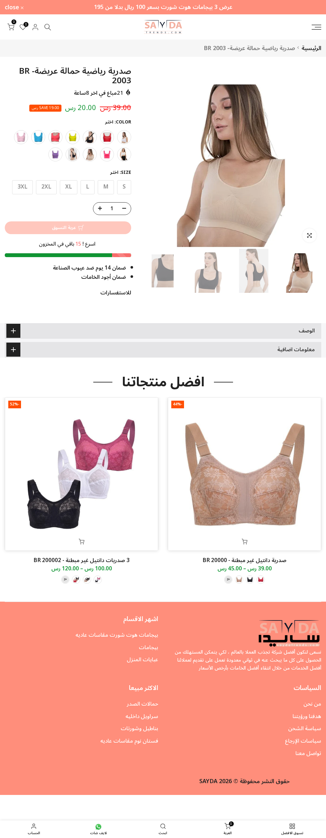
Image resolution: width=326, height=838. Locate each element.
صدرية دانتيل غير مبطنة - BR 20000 (244, 560)
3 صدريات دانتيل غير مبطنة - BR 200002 (81, 560)
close (310, 7)
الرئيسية (311, 48)
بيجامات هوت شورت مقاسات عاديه (116, 635)
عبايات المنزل (142, 659)
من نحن (312, 704)
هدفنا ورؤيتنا (307, 716)
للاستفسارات (115, 293)
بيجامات (148, 647)
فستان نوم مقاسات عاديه (129, 741)
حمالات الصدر (142, 704)
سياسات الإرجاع (303, 741)
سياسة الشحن (304, 728)
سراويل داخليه (141, 716)
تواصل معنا (308, 753)
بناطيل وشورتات (139, 728)
